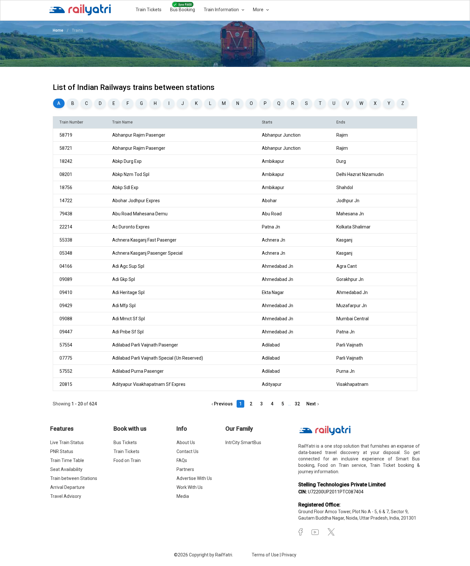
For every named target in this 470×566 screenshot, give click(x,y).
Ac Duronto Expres (131, 226)
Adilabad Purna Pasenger (138, 371)
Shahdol (344, 187)
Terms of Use (266, 554)
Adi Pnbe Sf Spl (128, 331)
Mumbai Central (352, 318)
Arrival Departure (67, 487)
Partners (185, 469)
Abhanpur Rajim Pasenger (138, 135)
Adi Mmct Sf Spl (128, 318)
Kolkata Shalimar (353, 226)
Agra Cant (346, 266)
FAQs (181, 460)
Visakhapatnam (352, 384)
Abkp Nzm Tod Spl (130, 174)
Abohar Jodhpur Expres (136, 200)
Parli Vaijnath (349, 344)
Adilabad (271, 344)
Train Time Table (67, 460)
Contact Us (187, 451)
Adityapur (272, 384)
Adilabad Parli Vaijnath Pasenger (145, 344)
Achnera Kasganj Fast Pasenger (144, 240)
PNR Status (61, 451)
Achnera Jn (273, 240)
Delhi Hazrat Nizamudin (360, 174)
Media (182, 496)
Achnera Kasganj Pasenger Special (147, 253)
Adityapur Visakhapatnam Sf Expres (148, 384)
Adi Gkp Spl (123, 279)
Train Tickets (148, 9)
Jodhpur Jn (347, 200)
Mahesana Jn (350, 213)
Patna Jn (271, 226)
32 (297, 403)
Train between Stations (73, 478)
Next (311, 403)
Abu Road (272, 213)
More (258, 9)
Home (58, 30)
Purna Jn (345, 371)
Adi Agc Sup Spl (128, 266)
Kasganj (344, 240)
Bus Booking (182, 9)
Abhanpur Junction (281, 135)
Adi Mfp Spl (124, 305)
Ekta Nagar (273, 292)
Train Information (222, 9)
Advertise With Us (194, 478)
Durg (341, 161)
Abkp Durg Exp (127, 161)
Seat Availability (66, 469)
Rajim (342, 135)
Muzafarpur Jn (351, 305)
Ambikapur (273, 161)
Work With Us (189, 487)
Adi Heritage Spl (128, 292)
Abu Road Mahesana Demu (140, 213)
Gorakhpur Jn (350, 279)
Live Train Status (67, 442)
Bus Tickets (125, 442)
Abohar (269, 200)
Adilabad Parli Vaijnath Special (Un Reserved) (157, 358)
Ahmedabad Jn (277, 266)
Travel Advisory (65, 496)
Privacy (289, 554)
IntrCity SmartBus (243, 442)
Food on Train (127, 460)
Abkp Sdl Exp (125, 187)
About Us (185, 442)
